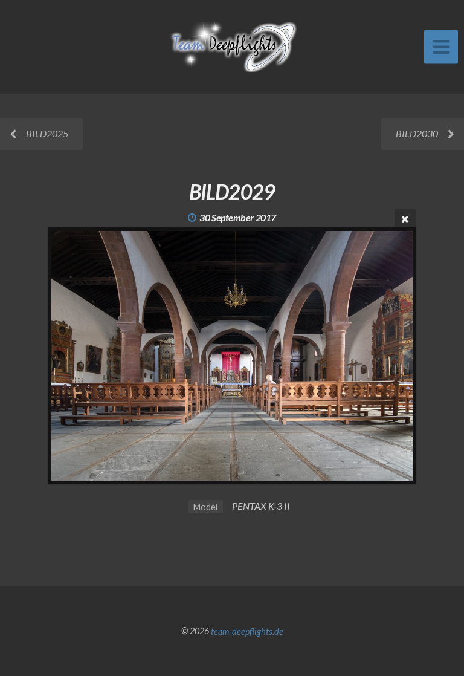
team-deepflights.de (247, 631)
